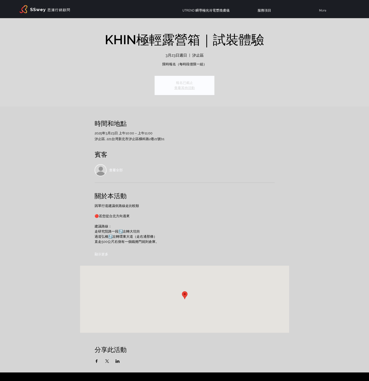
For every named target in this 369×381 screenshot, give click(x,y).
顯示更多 (101, 254)
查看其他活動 (184, 88)
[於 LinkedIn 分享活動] (118, 361)
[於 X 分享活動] (107, 361)
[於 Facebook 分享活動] (97, 361)
